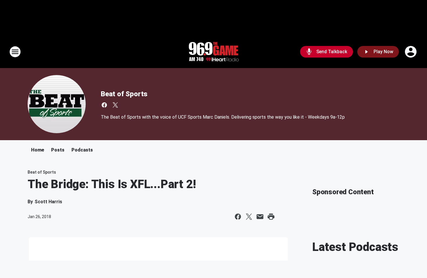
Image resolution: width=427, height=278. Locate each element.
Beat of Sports (124, 94)
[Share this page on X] (249, 217)
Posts (57, 150)
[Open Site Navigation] (15, 52)
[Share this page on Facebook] (238, 217)
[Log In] (411, 52)
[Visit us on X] (115, 104)
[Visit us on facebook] (104, 104)
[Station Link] (213, 52)
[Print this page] (271, 217)
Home (37, 150)
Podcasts (82, 150)
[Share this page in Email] (260, 217)
